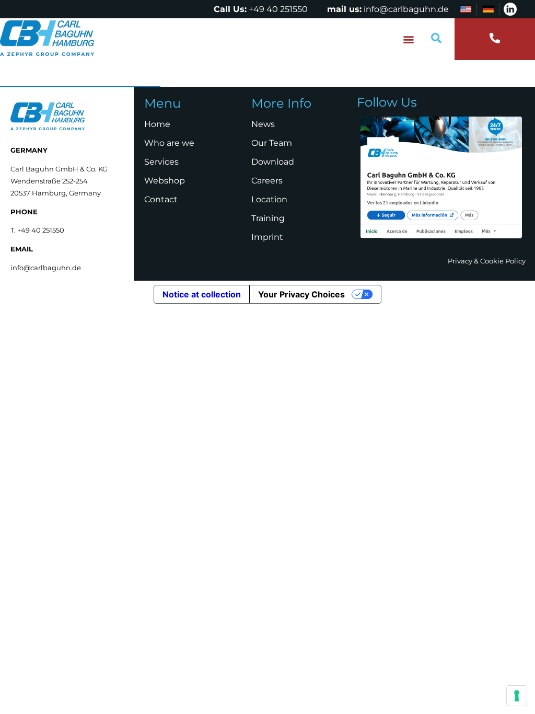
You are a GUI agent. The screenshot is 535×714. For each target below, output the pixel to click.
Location (269, 199)
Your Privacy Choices (301, 294)
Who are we (169, 143)
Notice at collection (201, 294)
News (263, 124)
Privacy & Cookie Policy (487, 261)
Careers (267, 181)
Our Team (271, 143)
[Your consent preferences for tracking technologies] (517, 696)
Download (272, 162)
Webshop (164, 181)
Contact (161, 199)
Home (157, 124)
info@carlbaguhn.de (406, 9)
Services (161, 162)
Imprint (267, 237)
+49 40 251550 (278, 9)
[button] (408, 39)
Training (268, 218)
